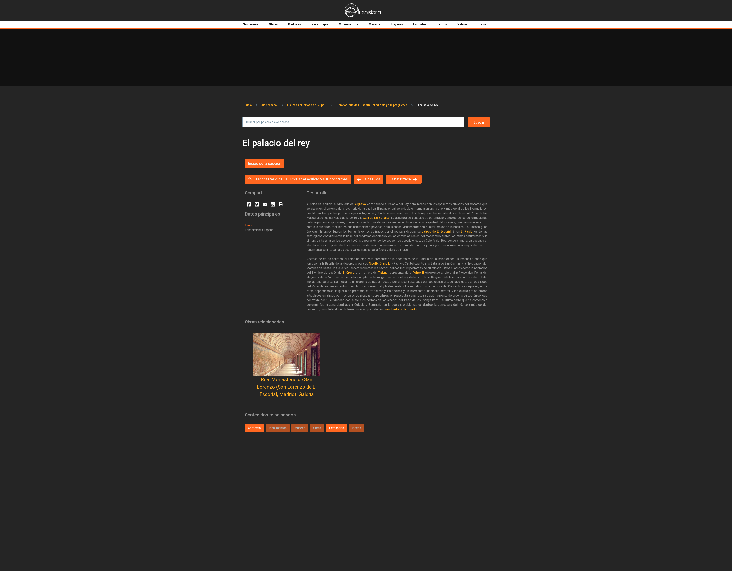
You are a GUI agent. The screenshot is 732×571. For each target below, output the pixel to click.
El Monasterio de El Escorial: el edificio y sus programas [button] (301, 179)
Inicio (248, 105)
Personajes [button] (336, 428)
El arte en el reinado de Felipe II (306, 105)
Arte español (269, 105)
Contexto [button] (254, 428)
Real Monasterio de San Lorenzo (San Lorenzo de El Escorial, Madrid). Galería (287, 387)
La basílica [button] (371, 179)
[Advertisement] (366, 57)
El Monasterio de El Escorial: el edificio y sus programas (371, 105)
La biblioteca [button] (400, 179)
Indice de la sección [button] (264, 163)
